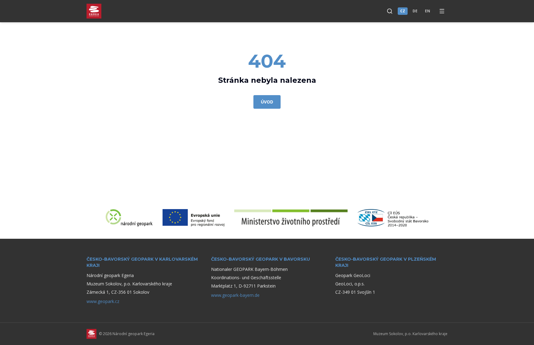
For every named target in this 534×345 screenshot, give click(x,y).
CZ (402, 11)
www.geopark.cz (103, 301)
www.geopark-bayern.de (235, 295)
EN (427, 11)
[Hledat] (389, 11)
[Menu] (441, 11)
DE (415, 11)
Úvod (267, 102)
